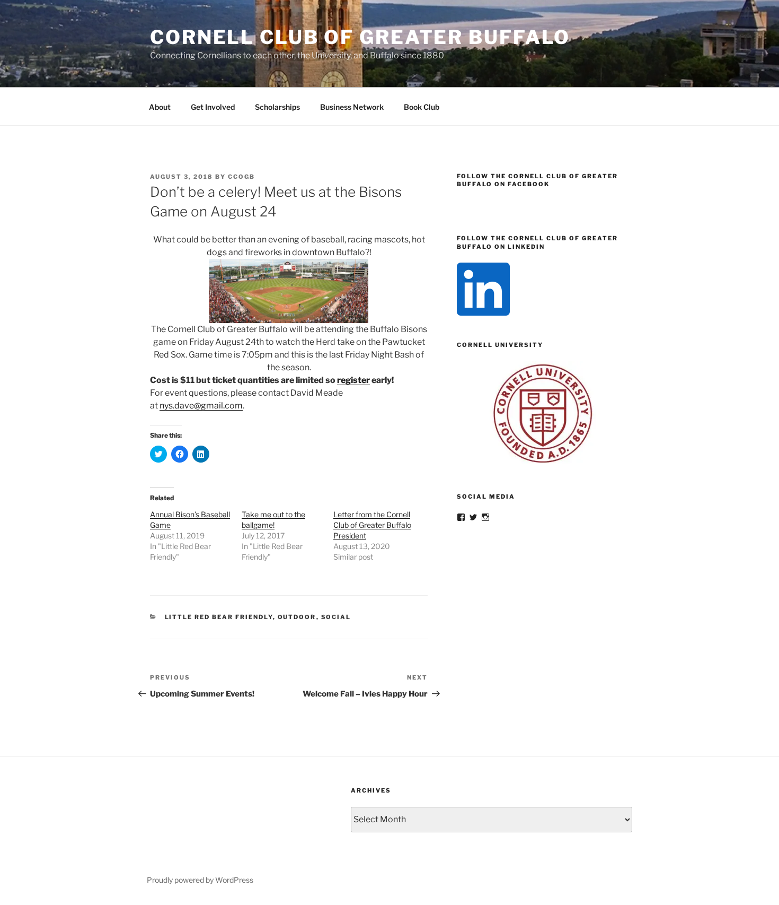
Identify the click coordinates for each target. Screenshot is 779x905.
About (160, 106)
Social (336, 617)
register (353, 380)
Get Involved (213, 106)
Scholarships (277, 106)
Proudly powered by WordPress (200, 879)
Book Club (421, 106)
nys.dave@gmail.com (201, 406)
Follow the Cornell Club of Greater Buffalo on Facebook (537, 180)
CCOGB (241, 176)
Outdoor (297, 617)
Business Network (352, 106)
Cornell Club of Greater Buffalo (360, 37)
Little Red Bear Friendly (219, 617)
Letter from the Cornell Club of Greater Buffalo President (372, 525)
